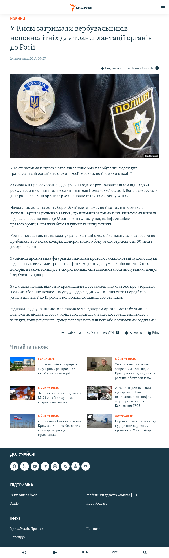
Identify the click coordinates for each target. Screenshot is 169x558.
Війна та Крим (126, 359)
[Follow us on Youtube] (35, 466)
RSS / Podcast (96, 503)
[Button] (111, 68)
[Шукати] (145, 552)
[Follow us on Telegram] (45, 466)
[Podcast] (75, 466)
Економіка (46, 359)
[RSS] (65, 466)
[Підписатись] (85, 466)
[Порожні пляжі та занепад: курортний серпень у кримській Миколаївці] (99, 421)
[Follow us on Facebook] (14, 466)
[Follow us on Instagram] (55, 466)
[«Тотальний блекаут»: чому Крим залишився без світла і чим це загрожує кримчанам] (22, 421)
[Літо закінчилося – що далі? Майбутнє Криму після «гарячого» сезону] (22, 393)
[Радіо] (24, 552)
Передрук (18, 537)
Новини (17, 19)
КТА (85, 552)
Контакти (94, 529)
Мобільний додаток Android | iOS (112, 495)
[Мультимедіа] (54, 552)
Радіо (14, 503)
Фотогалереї (124, 416)
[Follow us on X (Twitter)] (24, 466)
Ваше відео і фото (23, 495)
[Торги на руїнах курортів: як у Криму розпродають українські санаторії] (22, 364)
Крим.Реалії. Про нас (26, 529)
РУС (115, 552)
